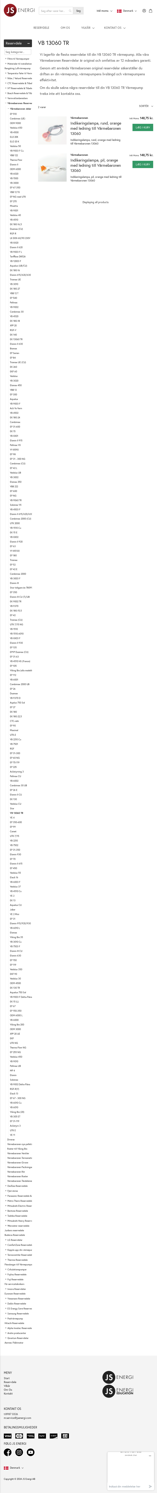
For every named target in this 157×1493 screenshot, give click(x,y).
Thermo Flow (16, 159)
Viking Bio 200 (17, 1024)
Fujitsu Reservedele (16, 1274)
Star (12, 808)
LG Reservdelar (14, 1240)
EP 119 (13, 964)
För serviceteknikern (14, 1284)
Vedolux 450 (16, 1056)
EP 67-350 (15, 187)
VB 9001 (14, 210)
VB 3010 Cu (15, 941)
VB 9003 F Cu (17, 150)
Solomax (14, 1079)
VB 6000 (14, 1020)
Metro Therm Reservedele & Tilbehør (25, 1200)
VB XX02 (14, 537)
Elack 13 (14, 1093)
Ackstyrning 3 (17, 771)
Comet (13, 831)
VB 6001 (14, 679)
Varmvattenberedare (17, 98)
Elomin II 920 (16, 541)
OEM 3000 (15, 1029)
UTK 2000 (15, 523)
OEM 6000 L (16, 1015)
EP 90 (13, 725)
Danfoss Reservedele (17, 1185)
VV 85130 (15, 550)
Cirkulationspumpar (17, 1269)
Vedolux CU (15, 803)
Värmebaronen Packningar (19, 1167)
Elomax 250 (15, 481)
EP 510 (13, 113)
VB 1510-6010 (17, 633)
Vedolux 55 (15, 872)
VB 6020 (14, 173)
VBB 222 (14, 486)
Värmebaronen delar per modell (26, 108)
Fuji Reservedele (15, 1279)
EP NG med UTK (18, 196)
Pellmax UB (15, 1066)
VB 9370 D (15, 698)
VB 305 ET (15, 1116)
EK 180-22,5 (16, 716)
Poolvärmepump (15, 1318)
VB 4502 (14, 412)
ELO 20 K (14, 141)
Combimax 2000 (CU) (20, 518)
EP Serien (14, 353)
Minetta (14, 205)
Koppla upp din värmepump (20, 1249)
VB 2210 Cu (15, 739)
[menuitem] (41, 27)
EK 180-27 (15, 288)
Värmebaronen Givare (17, 1162)
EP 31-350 (15, 849)
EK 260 (13, 366)
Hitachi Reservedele (14, 1323)
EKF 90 (13, 974)
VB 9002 (14, 307)
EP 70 (13, 859)
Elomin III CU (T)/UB (20, 596)
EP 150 (13, 960)
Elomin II (14, 164)
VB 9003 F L (16, 251)
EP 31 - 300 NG (17, 458)
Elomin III (14, 583)
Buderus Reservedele (15, 1235)
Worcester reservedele (18, 1225)
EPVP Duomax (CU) (19, 652)
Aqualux (14, 399)
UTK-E (13, 734)
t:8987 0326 (11, 1414)
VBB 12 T (14, 293)
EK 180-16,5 (16, 224)
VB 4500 (14, 132)
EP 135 (13, 647)
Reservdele (10, 1382)
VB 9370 (14, 606)
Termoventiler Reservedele (20, 1254)
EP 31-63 (14, 656)
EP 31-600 (15, 426)
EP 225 (13, 767)
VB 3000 (14, 182)
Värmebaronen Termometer (20, 1157)
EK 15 (13, 431)
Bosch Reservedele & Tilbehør (21, 93)
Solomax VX (15, 504)
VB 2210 (14, 840)
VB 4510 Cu (15, 891)
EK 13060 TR (16, 339)
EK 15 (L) (14, 1001)
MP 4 (12, 1070)
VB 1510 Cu (15, 527)
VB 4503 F (15, 509)
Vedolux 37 (15, 886)
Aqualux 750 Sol (18, 992)
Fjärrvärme (12, 1190)
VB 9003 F (15, 403)
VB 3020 (14, 380)
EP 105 (13, 665)
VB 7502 (14, 845)
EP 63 (13, 546)
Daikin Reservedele (16, 1303)
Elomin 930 (15, 854)
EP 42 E (13, 569)
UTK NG (14, 1043)
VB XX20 (14, 242)
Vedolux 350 (16, 969)
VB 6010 (14, 1107)
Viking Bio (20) (17, 1112)
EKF (12, 1038)
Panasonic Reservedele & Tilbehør (23, 1195)
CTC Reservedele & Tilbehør (21, 83)
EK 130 (13, 799)
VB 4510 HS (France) (20, 661)
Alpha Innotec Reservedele (20, 1328)
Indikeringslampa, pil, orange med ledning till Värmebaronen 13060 (95, 165)
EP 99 (13, 826)
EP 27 (12, 707)
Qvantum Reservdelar (18, 1338)
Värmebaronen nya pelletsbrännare (24, 1144)
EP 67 (13, 1006)
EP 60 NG (15, 757)
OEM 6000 (15, 169)
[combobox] (56, 11)
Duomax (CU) (16, 228)
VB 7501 (14, 744)
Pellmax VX (15, 445)
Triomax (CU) (16, 619)
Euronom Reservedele (15, 1293)
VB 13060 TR (16, 813)
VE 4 (12, 817)
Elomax (13, 932)
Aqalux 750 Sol (17, 702)
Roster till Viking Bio (17, 1148)
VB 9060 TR (16, 500)
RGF (12, 748)
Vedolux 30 (15, 978)
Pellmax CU (15, 776)
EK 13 (13, 900)
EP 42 (13, 615)
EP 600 (13, 491)
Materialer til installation (19, 63)
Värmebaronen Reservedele (21, 103)
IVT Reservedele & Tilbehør (20, 88)
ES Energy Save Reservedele (21, 1308)
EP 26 (13, 688)
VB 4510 (14, 219)
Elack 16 (14, 877)
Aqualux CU (16, 905)
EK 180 (13, 711)
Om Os (8, 1389)
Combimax (15, 422)
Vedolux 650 (16, 127)
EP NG (13, 495)
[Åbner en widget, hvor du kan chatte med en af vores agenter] (131, 1471)
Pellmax (13, 302)
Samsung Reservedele (18, 1313)
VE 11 (12, 1134)
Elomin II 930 (16, 642)
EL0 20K (14, 136)
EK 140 (13, 334)
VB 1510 (14, 629)
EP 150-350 (15, 1010)
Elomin (13, 1075)
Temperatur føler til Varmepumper (23, 73)
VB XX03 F (15, 638)
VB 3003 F (15, 578)
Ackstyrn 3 (15, 1125)
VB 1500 (14, 178)
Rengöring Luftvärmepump (18, 68)
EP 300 (13, 394)
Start (7, 1378)
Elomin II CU (16, 794)
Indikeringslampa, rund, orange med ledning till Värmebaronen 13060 (95, 128)
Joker (12, 909)
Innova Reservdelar (16, 1289)
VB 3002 (14, 477)
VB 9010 (14, 1061)
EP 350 (13, 592)
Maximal (14, 730)
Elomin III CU (16, 951)
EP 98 (13, 454)
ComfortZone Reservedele (20, 1244)
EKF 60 (13, 371)
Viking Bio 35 (16, 937)
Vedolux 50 (15, 146)
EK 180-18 (15, 320)
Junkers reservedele (14, 1230)
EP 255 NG (15, 1052)
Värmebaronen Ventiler (18, 1153)
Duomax (14, 693)
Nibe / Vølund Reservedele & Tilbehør (25, 78)
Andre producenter (16, 1333)
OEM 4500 (15, 983)
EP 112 (13, 675)
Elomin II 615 (16, 863)
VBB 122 (14, 155)
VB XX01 (14, 435)
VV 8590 (14, 449)
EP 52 (13, 564)
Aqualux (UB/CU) (18, 265)
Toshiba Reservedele (17, 1215)
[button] (146, 106)
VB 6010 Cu (15, 1102)
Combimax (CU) (17, 463)
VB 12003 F (15, 261)
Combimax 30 (17, 311)
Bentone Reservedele (17, 1210)
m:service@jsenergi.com (17, 1418)
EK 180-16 (15, 270)
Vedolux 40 (15, 215)
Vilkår (7, 1386)
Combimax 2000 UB (19, 684)
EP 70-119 (15, 762)
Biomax (13, 348)
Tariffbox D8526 (18, 256)
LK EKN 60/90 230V (20, 238)
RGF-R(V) (14, 1089)
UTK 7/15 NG (16, 624)
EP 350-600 (16, 822)
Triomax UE (15, 279)
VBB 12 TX (15, 192)
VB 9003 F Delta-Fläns (21, 997)
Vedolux (14, 376)
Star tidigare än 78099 (21, 587)
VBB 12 (13, 389)
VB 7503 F (15, 946)
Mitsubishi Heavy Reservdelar (21, 1220)
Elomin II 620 (16, 247)
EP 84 (13, 357)
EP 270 (13, 201)
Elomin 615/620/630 (20, 274)
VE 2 (12, 895)
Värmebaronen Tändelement (20, 1180)
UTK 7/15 (14, 836)
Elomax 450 (16, 385)
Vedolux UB (15, 472)
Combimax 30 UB (18, 785)
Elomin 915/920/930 (20, 923)
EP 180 (13, 555)
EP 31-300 (15, 753)
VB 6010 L (15, 928)
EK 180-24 (15, 417)
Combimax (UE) (17, 118)
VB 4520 (14, 316)
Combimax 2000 (18, 573)
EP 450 (13, 868)
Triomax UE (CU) (18, 362)
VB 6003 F (15, 882)
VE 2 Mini (14, 914)
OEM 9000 (15, 123)
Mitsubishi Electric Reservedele (22, 1205)
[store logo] (19, 11)
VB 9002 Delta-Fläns (20, 1084)
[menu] (78, 27)
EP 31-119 (14, 1121)
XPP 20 (13, 325)
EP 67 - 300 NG (17, 1098)
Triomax (13, 560)
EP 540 (13, 297)
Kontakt (8, 1393)
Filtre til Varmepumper (18, 58)
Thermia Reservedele (17, 1259)
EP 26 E (13, 790)
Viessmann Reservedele (18, 1298)
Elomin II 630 (16, 343)
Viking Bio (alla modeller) (22, 670)
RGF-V (13, 330)
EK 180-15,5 (16, 610)
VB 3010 (14, 284)
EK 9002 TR (15, 601)
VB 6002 (14, 780)
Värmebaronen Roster (17, 1176)
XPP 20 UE (15, 1033)
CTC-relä (14, 721)
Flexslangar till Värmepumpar (19, 1264)
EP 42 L (13, 468)
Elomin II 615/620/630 (21, 514)
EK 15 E (13, 532)
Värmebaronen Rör (16, 1171)
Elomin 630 (15, 955)
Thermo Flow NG (18, 1047)
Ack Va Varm (16, 408)
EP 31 (12, 918)
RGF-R (13, 233)
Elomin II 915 (16, 440)
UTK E (13, 1130)
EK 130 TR (15, 987)
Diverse (11, 1139)
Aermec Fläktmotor (14, 1342)
